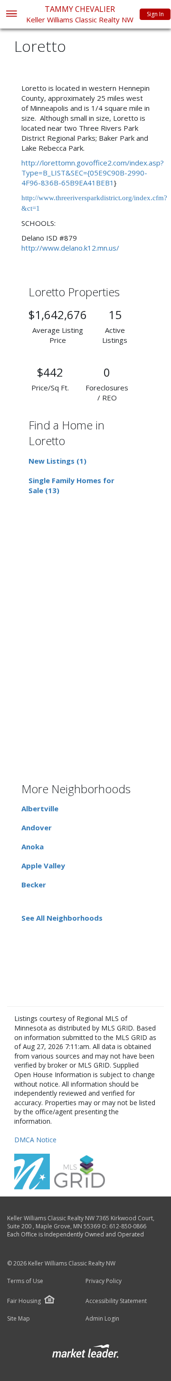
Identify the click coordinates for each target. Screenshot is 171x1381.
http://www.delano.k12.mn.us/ (70, 248)
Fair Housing (24, 1301)
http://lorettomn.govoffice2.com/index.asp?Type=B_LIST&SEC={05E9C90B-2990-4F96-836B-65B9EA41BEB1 (92, 172)
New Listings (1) (57, 461)
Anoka (32, 846)
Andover (36, 827)
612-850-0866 (127, 1226)
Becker (33, 884)
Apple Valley (43, 865)
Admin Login (102, 1319)
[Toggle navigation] (11, 14)
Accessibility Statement (116, 1301)
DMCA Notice (35, 1139)
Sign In (155, 14)
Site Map (18, 1319)
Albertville (39, 808)
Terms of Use (25, 1281)
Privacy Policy (104, 1281)
